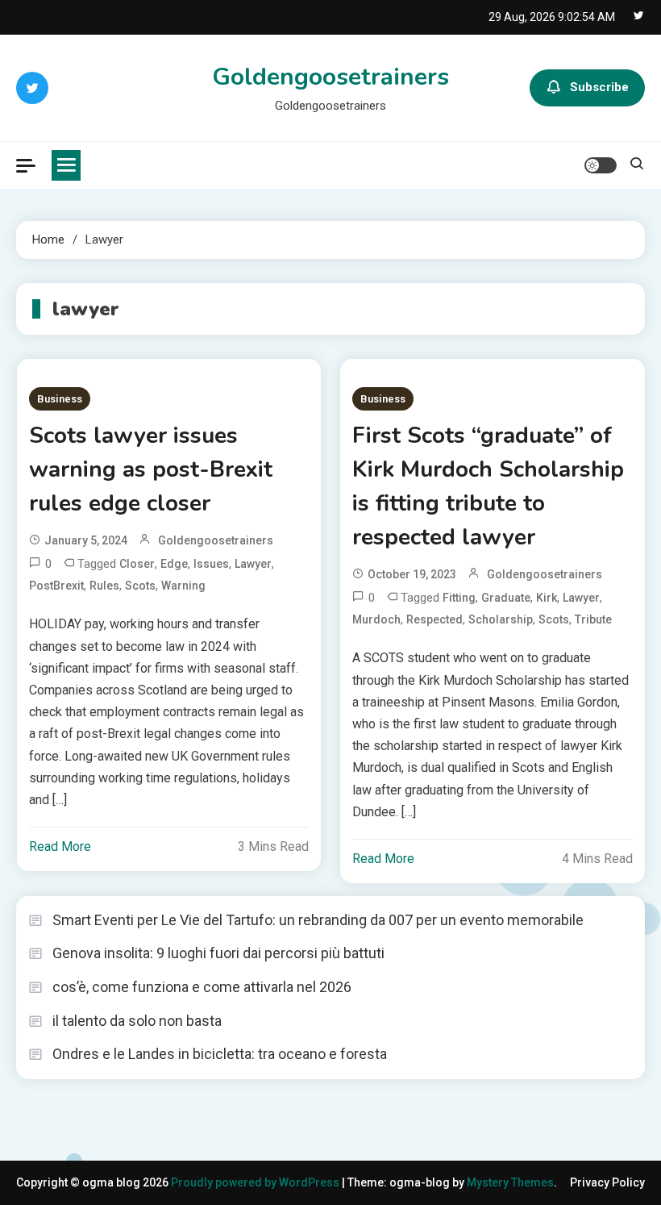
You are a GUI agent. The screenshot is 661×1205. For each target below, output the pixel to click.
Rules (104, 585)
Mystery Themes (510, 1182)
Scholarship (500, 619)
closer (137, 563)
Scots (140, 585)
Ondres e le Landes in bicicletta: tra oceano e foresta (219, 1053)
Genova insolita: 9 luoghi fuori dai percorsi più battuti (218, 952)
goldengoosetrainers (215, 540)
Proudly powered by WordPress (256, 1182)
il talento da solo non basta (137, 1020)
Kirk (546, 597)
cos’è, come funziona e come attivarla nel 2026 (201, 986)
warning (183, 585)
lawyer (253, 563)
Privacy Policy (607, 1182)
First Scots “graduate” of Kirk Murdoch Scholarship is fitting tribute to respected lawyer (488, 486)
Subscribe (599, 87)
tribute (593, 619)
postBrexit (56, 585)
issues (211, 563)
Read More (60, 846)
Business (59, 399)
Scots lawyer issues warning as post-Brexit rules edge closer (150, 469)
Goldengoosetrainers (330, 77)
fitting (459, 597)
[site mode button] (600, 165)
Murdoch (376, 619)
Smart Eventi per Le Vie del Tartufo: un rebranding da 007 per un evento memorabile (318, 919)
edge (174, 563)
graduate (505, 597)
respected (434, 619)
